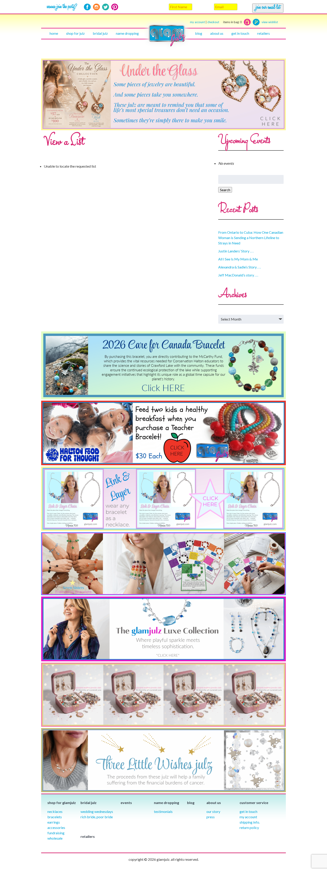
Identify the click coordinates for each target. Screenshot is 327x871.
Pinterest (114, 7)
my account (197, 22)
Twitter (105, 7)
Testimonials (163, 811)
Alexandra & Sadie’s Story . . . (239, 267)
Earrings (53, 822)
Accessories (56, 827)
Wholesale (55, 838)
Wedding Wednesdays (97, 811)
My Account (248, 817)
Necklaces (55, 811)
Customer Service (254, 802)
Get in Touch (248, 811)
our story (213, 811)
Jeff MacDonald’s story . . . (238, 275)
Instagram (96, 7)
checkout (224, 22)
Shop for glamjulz (61, 802)
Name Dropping (127, 33)
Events (126, 802)
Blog (198, 33)
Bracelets (54, 817)
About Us (216, 33)
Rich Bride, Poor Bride (97, 817)
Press (210, 817)
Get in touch (240, 33)
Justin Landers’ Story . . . (235, 251)
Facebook (87, 7)
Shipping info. (250, 822)
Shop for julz (75, 33)
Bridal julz (100, 33)
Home (54, 33)
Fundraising (56, 833)
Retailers (263, 33)
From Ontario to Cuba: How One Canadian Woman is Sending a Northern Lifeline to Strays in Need (250, 237)
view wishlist (270, 22)
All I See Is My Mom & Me (238, 259)
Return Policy (249, 827)
